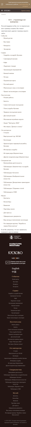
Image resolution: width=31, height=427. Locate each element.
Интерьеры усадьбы (10, 149)
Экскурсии (7, 49)
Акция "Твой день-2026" (11, 123)
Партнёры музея (9, 209)
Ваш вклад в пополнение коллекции (16, 220)
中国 (14, 272)
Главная (3, 14)
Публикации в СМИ (10, 192)
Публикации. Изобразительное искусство (15, 379)
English (15, 268)
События (4, 36)
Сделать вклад (25, 10)
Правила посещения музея (12, 112)
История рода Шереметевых (13, 153)
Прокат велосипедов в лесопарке (15, 91)
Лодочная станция (10, 66)
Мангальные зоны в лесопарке (14, 88)
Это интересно (6, 130)
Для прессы (8, 213)
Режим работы (9, 97)
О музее (6, 132)
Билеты (6, 101)
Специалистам (6, 160)
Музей (3, 196)
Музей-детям (8, 38)
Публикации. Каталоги (11, 173)
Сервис (3, 53)
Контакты (7, 198)
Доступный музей (9, 116)
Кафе (5, 62)
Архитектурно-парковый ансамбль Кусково (15, 358)
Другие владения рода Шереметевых (16, 157)
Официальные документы (12, 216)
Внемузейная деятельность (13, 163)
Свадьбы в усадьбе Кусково (13, 55)
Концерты (7, 45)
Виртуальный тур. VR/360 (12, 136)
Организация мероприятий (12, 70)
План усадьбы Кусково (11, 108)
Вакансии (7, 205)
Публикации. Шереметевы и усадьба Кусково (15, 375)
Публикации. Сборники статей (14, 188)
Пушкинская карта (10, 80)
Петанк (6, 77)
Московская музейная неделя (13, 119)
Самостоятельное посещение (13, 105)
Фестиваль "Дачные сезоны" (13, 126)
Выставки (7, 42)
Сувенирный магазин (10, 59)
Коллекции (7, 140)
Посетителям (5, 95)
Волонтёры (7, 202)
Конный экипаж (9, 73)
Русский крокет (9, 84)
